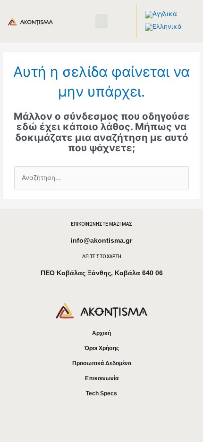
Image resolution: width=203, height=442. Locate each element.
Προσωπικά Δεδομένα (101, 363)
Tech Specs (101, 393)
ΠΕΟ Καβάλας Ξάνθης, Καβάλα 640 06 (102, 273)
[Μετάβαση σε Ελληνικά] (163, 27)
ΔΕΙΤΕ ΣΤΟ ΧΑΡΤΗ (101, 256)
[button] (101, 21)
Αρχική (101, 333)
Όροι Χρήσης (102, 348)
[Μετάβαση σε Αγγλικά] (161, 14)
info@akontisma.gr (101, 240)
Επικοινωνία (101, 378)
